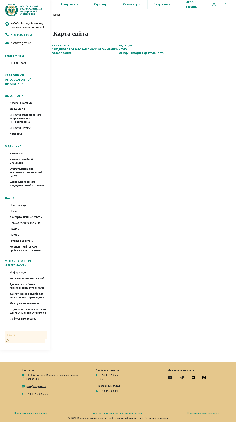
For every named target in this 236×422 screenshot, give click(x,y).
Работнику (130, 4)
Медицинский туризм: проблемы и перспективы (25, 248)
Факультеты (17, 109)
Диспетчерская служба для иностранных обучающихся (27, 295)
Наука (13, 211)
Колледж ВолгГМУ (21, 103)
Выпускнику (161, 4)
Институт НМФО (20, 128)
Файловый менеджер (23, 318)
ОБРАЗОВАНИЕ (15, 96)
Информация (18, 62)
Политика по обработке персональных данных (118, 412)
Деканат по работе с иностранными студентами (27, 286)
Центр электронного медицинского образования (27, 184)
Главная (56, 14)
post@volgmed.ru (21, 43)
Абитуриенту (69, 4)
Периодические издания (25, 223)
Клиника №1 (17, 153)
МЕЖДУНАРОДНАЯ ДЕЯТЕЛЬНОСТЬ (141, 53)
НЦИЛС (14, 229)
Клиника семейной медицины (21, 161)
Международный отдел (24, 303)
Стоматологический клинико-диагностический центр (26, 172)
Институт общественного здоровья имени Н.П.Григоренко (25, 118)
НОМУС (14, 234)
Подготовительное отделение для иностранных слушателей (28, 311)
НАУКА (9, 198)
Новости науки (19, 205)
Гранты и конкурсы (22, 240)
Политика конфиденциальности (204, 412)
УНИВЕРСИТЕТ (14, 55)
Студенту (100, 4)
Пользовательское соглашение (31, 412)
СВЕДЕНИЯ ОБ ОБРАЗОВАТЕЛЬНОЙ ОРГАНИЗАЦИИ (18, 80)
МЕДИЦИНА (13, 146)
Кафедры (16, 133)
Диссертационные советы (26, 217)
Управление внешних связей (27, 278)
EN (225, 4)
